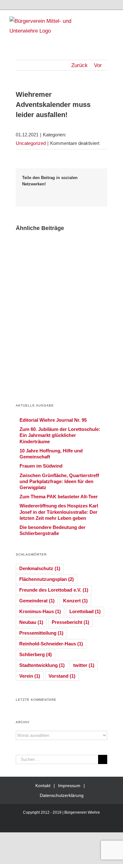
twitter (83, 665)
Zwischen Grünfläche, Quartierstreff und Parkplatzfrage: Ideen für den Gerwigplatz (59, 481)
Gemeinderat (37, 600)
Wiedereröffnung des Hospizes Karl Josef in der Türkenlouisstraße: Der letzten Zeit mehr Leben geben (59, 511)
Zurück (79, 65)
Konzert (75, 600)
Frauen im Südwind (41, 466)
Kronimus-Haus (40, 611)
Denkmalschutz (39, 568)
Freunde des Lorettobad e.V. (53, 590)
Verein (29, 676)
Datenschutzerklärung (62, 795)
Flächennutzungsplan (46, 579)
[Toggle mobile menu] (111, 19)
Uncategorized (31, 143)
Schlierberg (35, 654)
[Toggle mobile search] (99, 19)
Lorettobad (85, 611)
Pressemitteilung (41, 633)
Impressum (69, 785)
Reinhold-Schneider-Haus (51, 643)
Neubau (31, 622)
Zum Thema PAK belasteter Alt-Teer (59, 496)
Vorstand (62, 676)
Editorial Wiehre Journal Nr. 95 (53, 420)
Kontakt (42, 785)
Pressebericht (70, 622)
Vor (98, 65)
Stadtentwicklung (42, 665)
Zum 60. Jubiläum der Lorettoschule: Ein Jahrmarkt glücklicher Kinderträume (60, 435)
